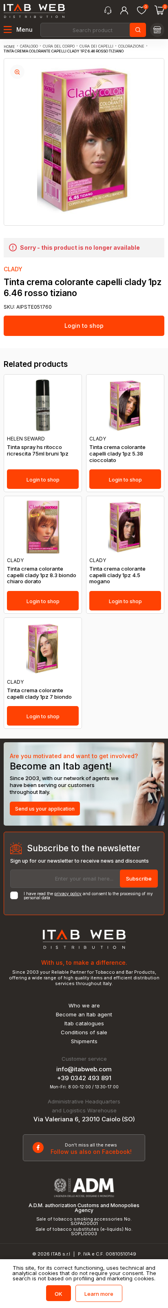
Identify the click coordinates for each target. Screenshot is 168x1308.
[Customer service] (107, 11)
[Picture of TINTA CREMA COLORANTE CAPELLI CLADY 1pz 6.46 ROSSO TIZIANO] (17, 72)
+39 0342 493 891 (84, 1078)
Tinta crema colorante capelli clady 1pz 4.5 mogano (117, 575)
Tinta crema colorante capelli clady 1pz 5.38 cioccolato (117, 453)
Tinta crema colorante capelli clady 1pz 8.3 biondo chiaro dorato (41, 575)
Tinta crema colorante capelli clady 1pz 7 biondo (39, 693)
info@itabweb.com (84, 1069)
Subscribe (139, 878)
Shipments (84, 1041)
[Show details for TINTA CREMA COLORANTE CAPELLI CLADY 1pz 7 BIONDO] (43, 648)
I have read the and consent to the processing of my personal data (88, 896)
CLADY (13, 269)
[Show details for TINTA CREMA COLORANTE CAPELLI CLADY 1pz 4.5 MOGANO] (125, 526)
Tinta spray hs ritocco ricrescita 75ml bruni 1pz (38, 450)
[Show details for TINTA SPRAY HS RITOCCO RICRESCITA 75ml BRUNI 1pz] (43, 405)
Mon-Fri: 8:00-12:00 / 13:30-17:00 (84, 1087)
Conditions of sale (84, 1032)
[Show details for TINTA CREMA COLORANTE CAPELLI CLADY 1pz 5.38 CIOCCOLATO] (125, 405)
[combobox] (92, 30)
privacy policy (68, 893)
